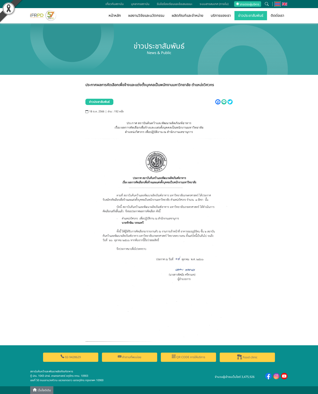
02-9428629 (72, 357)
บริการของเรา (221, 15)
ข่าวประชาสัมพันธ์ (250, 15)
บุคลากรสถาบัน (140, 4)
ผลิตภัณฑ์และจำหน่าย (187, 15)
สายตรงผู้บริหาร (249, 4)
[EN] (284, 4)
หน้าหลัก (115, 15)
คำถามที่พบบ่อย (131, 357)
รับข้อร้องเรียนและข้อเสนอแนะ (174, 4)
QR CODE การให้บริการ (190, 357)
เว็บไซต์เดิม (44, 390)
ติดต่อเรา (277, 15)
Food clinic (249, 357)
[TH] (277, 4)
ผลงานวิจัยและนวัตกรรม (146, 15)
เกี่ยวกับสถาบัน (114, 4)
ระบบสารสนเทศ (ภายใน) (214, 4)
